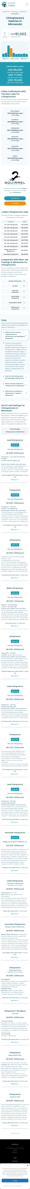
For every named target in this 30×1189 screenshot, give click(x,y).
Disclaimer (15, 1161)
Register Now (15, 198)
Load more (14, 1133)
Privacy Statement (18, 1186)
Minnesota (14, 12)
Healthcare (22, 12)
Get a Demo (15, 203)
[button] (27, 1165)
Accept (15, 1180)
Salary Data (6, 12)
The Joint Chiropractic (7, 512)
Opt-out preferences (8, 1186)
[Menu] (27, 4)
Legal (15, 1158)
